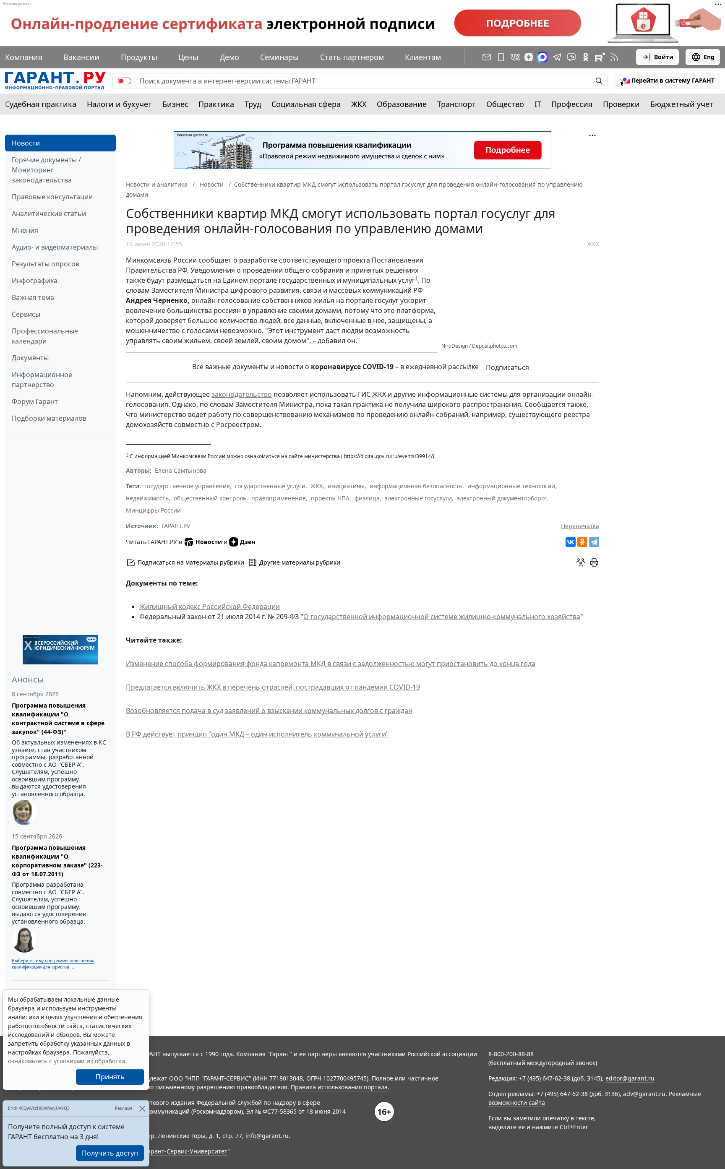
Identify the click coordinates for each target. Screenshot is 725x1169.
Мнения (25, 230)
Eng (709, 57)
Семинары (279, 57)
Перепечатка (580, 526)
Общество (505, 104)
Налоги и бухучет (119, 104)
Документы (30, 357)
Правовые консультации (52, 196)
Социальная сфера (306, 104)
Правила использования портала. (340, 1087)
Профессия (571, 104)
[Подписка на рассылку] (487, 57)
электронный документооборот (502, 498)
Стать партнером (352, 57)
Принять (110, 1076)
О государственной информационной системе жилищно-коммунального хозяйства (441, 616)
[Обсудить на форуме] (581, 562)
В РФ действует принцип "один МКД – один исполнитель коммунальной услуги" (257, 734)
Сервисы (26, 314)
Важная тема (33, 297)
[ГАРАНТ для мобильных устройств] (501, 57)
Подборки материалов (49, 418)
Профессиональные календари (45, 336)
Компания (23, 57)
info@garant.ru (267, 1136)
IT (538, 104)
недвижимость (147, 498)
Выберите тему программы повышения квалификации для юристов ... (53, 964)
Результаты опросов (45, 263)
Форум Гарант (35, 401)
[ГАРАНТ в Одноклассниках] (586, 57)
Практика (216, 104)
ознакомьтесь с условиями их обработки (66, 1061)
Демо (229, 57)
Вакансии (81, 57)
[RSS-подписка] (614, 57)
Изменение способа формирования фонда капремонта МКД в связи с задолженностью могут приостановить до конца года (330, 663)
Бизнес (175, 104)
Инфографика (34, 280)
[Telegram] (594, 542)
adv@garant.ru (644, 1094)
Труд (253, 104)
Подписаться (507, 367)
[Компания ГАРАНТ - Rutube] (600, 57)
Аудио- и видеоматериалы (55, 247)
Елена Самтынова (180, 470)
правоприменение (278, 498)
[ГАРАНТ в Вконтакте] (515, 57)
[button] (667, 81)
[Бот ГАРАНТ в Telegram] (571, 57)
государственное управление (187, 486)
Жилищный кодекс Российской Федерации (209, 606)
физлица (367, 498)
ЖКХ (359, 104)
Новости (26, 143)
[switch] (124, 81)
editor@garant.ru (630, 1078)
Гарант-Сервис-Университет (186, 1151)
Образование (402, 104)
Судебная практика (40, 104)
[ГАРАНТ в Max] (542, 57)
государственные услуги (270, 486)
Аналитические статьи (49, 213)
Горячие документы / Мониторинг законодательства (46, 170)
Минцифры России (153, 510)
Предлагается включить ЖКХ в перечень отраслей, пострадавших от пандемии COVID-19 (273, 687)
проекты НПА (330, 498)
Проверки (621, 104)
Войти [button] (663, 57)
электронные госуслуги (418, 498)
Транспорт (456, 104)
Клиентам (423, 57)
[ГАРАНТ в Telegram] (557, 57)
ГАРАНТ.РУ (176, 526)
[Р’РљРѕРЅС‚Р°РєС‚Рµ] (571, 542)
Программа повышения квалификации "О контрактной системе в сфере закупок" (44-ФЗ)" (58, 718)
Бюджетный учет (681, 104)
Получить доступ (110, 1153)
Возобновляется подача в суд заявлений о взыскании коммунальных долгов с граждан (269, 710)
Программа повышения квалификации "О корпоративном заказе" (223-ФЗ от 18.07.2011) (57, 861)
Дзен (247, 542)
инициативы (346, 486)
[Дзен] (528, 57)
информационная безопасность (416, 486)
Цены (188, 57)
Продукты (139, 57)
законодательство (241, 394)
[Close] (142, 1108)
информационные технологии (511, 486)
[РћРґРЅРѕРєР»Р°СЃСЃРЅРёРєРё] (582, 542)
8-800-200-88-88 (511, 1054)
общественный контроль (210, 498)
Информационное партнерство (42, 379)
